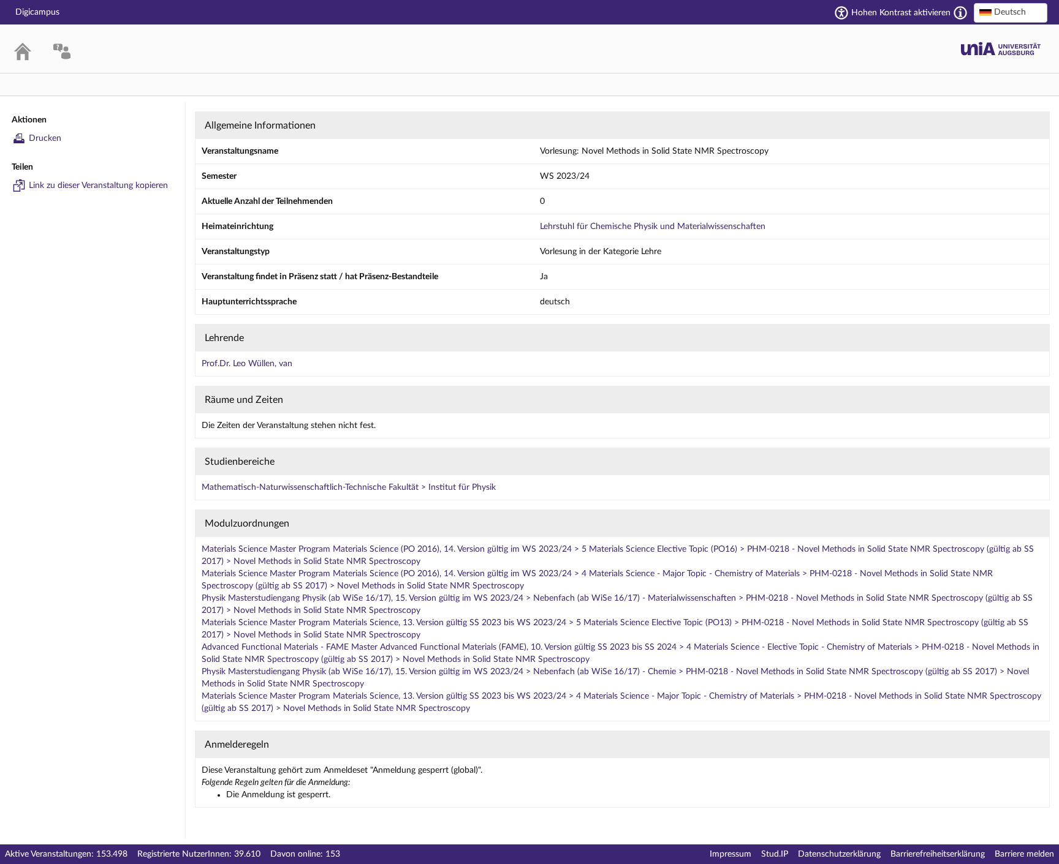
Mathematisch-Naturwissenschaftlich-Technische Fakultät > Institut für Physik (349, 487)
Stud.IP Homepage (1001, 48)
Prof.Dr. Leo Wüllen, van (247, 363)
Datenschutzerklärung (839, 854)
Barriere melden (1024, 854)
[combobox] (1010, 13)
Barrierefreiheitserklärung (937, 854)
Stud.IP (774, 854)
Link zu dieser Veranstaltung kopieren (98, 185)
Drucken (45, 138)
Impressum (730, 854)
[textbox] (1010, 12)
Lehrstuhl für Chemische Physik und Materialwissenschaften (652, 226)
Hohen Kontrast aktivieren (901, 13)
